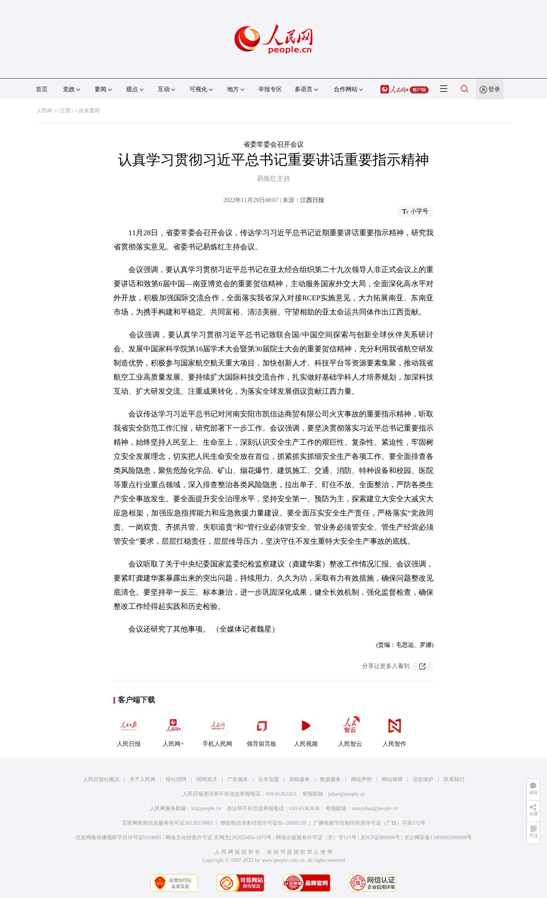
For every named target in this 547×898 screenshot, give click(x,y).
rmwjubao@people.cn (375, 808)
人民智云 (350, 744)
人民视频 (306, 744)
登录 (494, 89)
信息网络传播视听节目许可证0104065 (118, 837)
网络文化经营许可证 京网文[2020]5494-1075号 (219, 837)
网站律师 (392, 779)
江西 (65, 111)
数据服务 (330, 779)
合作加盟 (268, 779)
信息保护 (423, 779)
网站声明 (361, 779)
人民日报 (129, 744)
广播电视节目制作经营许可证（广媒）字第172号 (369, 823)
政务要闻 (89, 111)
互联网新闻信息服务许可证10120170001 (167, 823)
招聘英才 (206, 779)
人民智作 (394, 744)
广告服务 (237, 779)
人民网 (44, 111)
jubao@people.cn (346, 794)
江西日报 (312, 200)
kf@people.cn (206, 808)
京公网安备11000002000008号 (438, 837)
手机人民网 (217, 744)
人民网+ (173, 744)
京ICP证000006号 (380, 837)
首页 (42, 89)
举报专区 (270, 89)
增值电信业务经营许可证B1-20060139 (263, 823)
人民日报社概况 (101, 779)
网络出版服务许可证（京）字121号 (316, 837)
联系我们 (454, 779)
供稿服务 (299, 779)
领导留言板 (261, 744)
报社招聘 (176, 779)
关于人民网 (142, 779)
